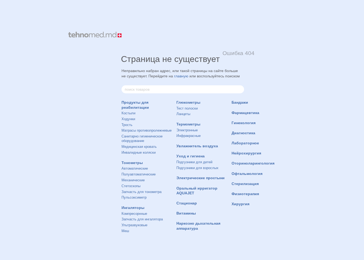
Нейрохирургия (246, 153)
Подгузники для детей (194, 162)
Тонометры (132, 163)
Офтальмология (247, 173)
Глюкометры (188, 102)
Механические (133, 180)
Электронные (187, 130)
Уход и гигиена (190, 156)
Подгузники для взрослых (197, 168)
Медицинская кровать (139, 147)
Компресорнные (134, 214)
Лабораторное (245, 143)
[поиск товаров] (240, 89)
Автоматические (135, 168)
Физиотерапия (245, 194)
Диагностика (243, 133)
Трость (127, 125)
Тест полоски (187, 108)
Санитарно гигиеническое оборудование (142, 138)
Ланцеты (183, 114)
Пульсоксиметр (134, 197)
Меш (125, 231)
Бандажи (240, 102)
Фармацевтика (245, 113)
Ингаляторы (133, 208)
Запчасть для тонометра (141, 192)
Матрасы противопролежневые (147, 130)
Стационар (186, 203)
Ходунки (128, 119)
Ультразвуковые (134, 225)
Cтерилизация (245, 184)
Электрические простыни (200, 178)
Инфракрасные (188, 136)
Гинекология (244, 123)
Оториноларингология (253, 163)
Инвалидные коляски (139, 152)
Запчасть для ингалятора (142, 219)
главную (181, 76)
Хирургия (240, 204)
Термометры (188, 124)
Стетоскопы (131, 186)
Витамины (186, 213)
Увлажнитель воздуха (197, 146)
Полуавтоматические (139, 174)
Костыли (128, 113)
